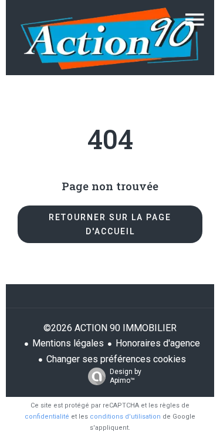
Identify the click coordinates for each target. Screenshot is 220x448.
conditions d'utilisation (125, 416)
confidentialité (47, 416)
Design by (125, 376)
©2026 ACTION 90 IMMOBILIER (110, 328)
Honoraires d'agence (158, 343)
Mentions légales (68, 343)
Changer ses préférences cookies (116, 359)
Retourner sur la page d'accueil (110, 224)
